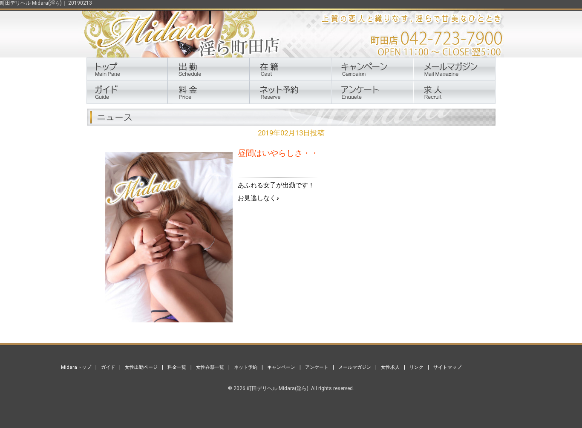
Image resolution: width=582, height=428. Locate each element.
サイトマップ (447, 367)
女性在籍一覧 (210, 367)
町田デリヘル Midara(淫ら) (277, 388)
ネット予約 (245, 367)
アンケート (316, 367)
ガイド (108, 367)
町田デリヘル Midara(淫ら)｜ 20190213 (46, 3)
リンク (416, 367)
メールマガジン (354, 367)
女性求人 (390, 367)
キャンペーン (281, 367)
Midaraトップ (76, 367)
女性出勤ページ (141, 367)
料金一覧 (176, 367)
